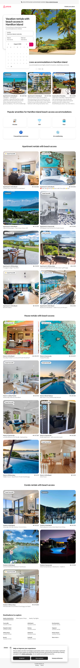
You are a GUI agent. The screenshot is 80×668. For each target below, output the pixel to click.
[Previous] (36, 69)
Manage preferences (57, 658)
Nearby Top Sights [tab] (34, 618)
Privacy (37, 665)
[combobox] (19, 34)
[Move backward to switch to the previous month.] (8, 44)
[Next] (42, 69)
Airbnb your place (69, 6)
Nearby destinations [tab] (8, 618)
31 (11, 66)
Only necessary (39, 658)
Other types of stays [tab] (21, 618)
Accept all (21, 658)
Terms (42, 665)
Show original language (52, 2)
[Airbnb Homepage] (7, 6)
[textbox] (12, 40)
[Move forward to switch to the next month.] (26, 44)
